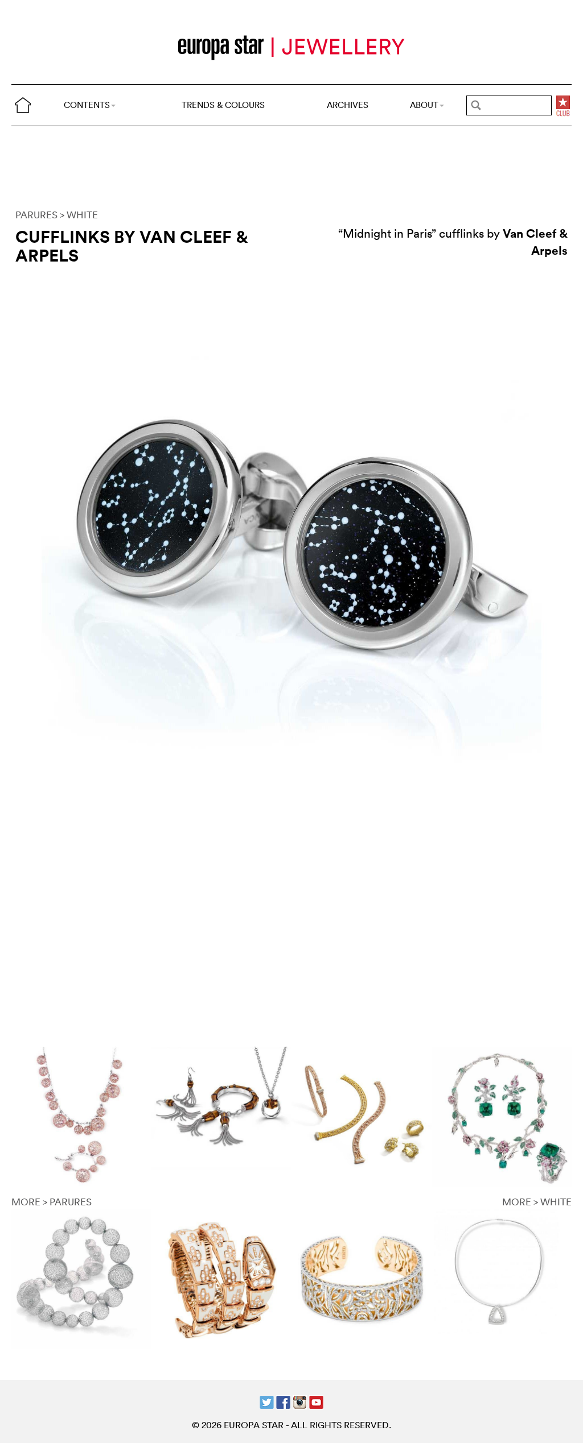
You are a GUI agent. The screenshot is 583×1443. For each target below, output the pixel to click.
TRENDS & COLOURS (223, 104)
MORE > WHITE (537, 1202)
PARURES (36, 215)
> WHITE (79, 215)
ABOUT (424, 104)
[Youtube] (316, 1401)
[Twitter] (267, 1401)
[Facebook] (283, 1401)
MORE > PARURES (51, 1202)
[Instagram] (300, 1401)
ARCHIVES (347, 104)
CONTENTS (87, 104)
